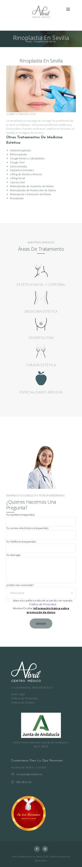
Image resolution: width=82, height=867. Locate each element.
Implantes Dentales (22, 170)
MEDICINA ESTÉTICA (41, 311)
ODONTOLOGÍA (41, 337)
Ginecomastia (18, 166)
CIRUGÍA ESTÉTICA (41, 365)
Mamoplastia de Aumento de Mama (32, 186)
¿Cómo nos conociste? (20, 585)
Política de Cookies (23, 702)
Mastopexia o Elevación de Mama (30, 194)
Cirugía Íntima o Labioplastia (27, 158)
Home (29, 41)
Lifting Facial (17, 178)
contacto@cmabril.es (29, 774)
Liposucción (17, 182)
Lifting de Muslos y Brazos (26, 174)
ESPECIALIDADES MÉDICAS (41, 392)
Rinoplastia (16, 198)
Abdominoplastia (20, 150)
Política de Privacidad (42, 604)
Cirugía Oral (17, 162)
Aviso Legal (18, 694)
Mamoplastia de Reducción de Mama (33, 190)
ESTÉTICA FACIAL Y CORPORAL (41, 284)
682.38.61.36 (23, 782)
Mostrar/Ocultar (41, 610)
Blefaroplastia (18, 154)
